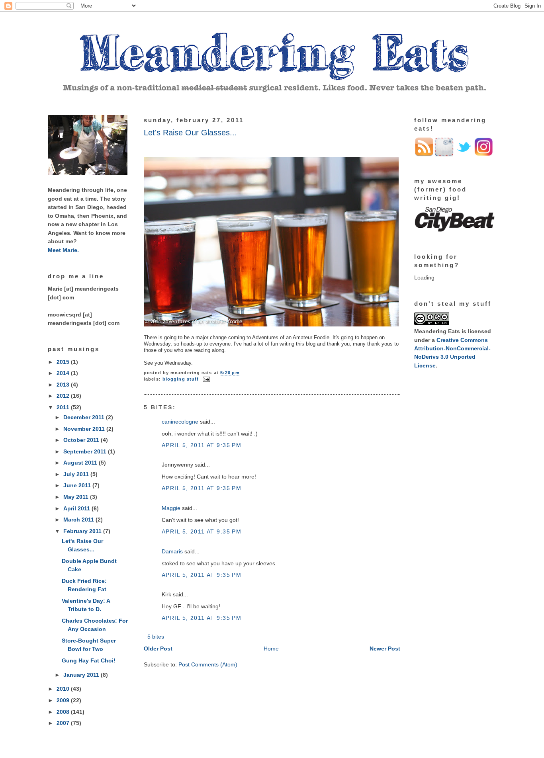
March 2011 (79, 519)
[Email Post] (205, 379)
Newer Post (385, 648)
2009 (64, 700)
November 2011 (84, 429)
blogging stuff (180, 379)
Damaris (172, 551)
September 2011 (85, 451)
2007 (64, 723)
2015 (64, 362)
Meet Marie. (63, 250)
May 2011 (76, 497)
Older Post (158, 648)
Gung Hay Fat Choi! (88, 660)
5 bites (155, 636)
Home (271, 648)
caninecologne (180, 421)
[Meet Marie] (87, 173)
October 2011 (82, 440)
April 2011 (77, 508)
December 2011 (84, 417)
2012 (64, 396)
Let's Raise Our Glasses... (190, 132)
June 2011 (77, 485)
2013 (64, 384)
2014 (64, 373)
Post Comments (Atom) (207, 664)
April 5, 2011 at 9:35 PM (201, 445)
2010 (64, 689)
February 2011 (83, 531)
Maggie (171, 508)
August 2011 (81, 462)
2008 (64, 712)
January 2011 (82, 675)
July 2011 (76, 474)
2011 (64, 407)
